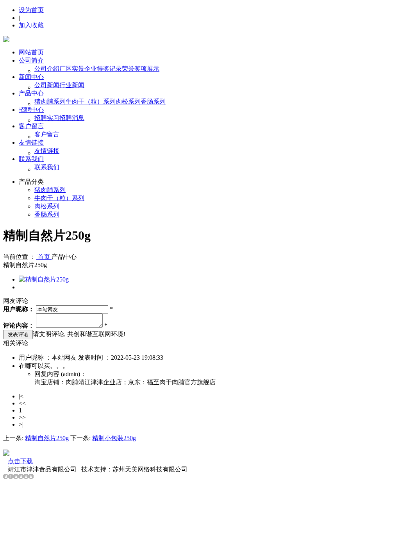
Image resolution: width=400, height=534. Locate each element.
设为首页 (31, 10)
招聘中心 (31, 109)
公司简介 (31, 60)
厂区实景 (71, 68)
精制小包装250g (114, 438)
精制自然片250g (47, 438)
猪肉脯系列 (50, 101)
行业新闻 (71, 85)
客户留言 (31, 126)
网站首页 (31, 52)
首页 (44, 256)
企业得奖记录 (103, 68)
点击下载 (20, 461)
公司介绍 (46, 68)
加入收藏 (31, 25)
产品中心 (31, 93)
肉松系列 (128, 101)
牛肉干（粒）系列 (91, 101)
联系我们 (31, 159)
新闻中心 (31, 76)
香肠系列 (153, 101)
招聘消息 (71, 118)
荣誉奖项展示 (140, 68)
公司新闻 (46, 85)
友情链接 (31, 142)
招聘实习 (46, 118)
